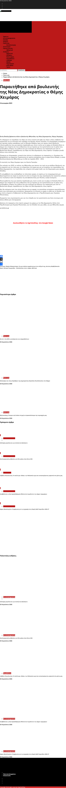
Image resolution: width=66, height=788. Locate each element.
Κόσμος (5, 41)
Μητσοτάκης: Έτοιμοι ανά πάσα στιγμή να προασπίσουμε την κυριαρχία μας (23, 415)
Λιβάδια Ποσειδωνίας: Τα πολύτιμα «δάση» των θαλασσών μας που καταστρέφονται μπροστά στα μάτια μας (31, 475)
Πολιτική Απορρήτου (9, 774)
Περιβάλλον (10, 58)
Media (8, 62)
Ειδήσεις (6, 52)
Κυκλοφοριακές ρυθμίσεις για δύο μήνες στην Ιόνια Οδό (16, 459)
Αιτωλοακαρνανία (9, 38)
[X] (33, 259)
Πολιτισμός (10, 57)
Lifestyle (9, 60)
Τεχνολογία (10, 64)
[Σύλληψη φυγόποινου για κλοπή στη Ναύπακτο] (6, 433)
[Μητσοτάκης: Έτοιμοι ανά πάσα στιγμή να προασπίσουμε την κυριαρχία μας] (24, 409)
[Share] (33, 264)
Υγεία (8, 67)
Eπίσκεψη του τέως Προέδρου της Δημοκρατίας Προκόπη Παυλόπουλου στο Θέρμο (25, 381)
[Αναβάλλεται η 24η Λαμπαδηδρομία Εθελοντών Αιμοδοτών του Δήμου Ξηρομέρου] (6, 486)
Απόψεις (9, 55)
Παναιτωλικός (8, 48)
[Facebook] (33, 256)
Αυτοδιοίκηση (11, 45)
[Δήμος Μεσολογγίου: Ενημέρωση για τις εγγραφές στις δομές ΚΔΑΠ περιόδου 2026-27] (6, 501)
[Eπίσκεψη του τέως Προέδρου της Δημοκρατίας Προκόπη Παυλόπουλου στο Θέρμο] (24, 375)
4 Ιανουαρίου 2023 (6, 103)
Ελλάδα (5, 40)
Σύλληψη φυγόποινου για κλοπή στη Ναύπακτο (14, 443)
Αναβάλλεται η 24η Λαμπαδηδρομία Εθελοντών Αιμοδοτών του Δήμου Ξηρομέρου (23, 494)
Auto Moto (9, 65)
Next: (18, 268)
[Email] (33, 261)
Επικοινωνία (7, 775)
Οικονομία (6, 47)
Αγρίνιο (5, 36)
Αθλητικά (9, 50)
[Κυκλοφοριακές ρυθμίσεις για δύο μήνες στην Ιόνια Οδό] (6, 451)
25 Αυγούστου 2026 (6, 342)
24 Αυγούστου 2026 (6, 384)
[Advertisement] (33, 280)
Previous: (29, 266)
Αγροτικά (9, 53)
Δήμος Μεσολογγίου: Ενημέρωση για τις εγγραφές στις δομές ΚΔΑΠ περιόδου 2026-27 (24, 509)
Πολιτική (6, 43)
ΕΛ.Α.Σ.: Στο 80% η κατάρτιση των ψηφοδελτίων (14, 339)
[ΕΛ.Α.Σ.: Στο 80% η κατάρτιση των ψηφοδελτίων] (24, 333)
